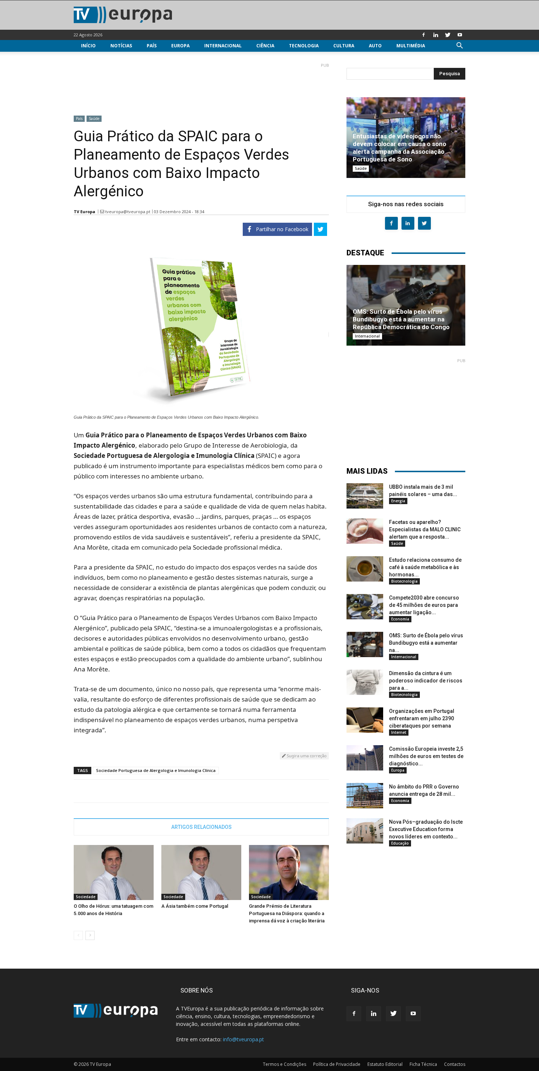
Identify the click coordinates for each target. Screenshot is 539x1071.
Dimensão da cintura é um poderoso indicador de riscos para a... (425, 680)
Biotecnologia (404, 581)
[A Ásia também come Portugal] (201, 872)
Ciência (265, 46)
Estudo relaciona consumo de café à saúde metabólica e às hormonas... (425, 567)
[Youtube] (459, 35)
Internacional (223, 46)
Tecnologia (304, 46)
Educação (400, 843)
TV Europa (84, 211)
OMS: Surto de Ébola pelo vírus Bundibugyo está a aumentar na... (426, 643)
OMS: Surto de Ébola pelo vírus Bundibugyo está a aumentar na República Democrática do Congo (401, 319)
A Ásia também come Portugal (194, 906)
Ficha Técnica (423, 1064)
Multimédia (410, 46)
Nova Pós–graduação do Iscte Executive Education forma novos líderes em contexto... (426, 829)
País (152, 46)
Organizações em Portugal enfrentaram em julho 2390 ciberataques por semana (421, 718)
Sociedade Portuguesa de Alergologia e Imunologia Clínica (156, 770)
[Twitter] (447, 35)
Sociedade (85, 896)
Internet (398, 732)
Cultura (343, 46)
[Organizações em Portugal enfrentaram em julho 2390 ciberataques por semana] (364, 720)
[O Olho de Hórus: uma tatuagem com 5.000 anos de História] (114, 872)
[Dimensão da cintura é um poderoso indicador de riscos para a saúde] (364, 682)
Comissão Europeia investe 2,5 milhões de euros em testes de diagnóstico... (426, 756)
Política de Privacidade (336, 1064)
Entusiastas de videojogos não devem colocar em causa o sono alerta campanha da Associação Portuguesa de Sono (399, 147)
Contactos (454, 1064)
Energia (398, 500)
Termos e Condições (284, 1064)
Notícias (121, 46)
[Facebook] (423, 35)
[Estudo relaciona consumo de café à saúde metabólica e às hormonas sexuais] (364, 569)
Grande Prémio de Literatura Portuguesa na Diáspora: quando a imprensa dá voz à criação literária (286, 913)
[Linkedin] (435, 35)
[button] (459, 46)
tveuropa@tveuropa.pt (127, 211)
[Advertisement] (201, 86)
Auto (375, 46)
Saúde (94, 118)
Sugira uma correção (306, 755)
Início (88, 46)
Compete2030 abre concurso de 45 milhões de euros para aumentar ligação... (424, 605)
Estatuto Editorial (385, 1064)
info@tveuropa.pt (243, 1039)
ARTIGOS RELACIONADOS (201, 827)
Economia (400, 619)
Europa (180, 46)
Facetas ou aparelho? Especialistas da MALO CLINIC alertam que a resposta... (425, 529)
